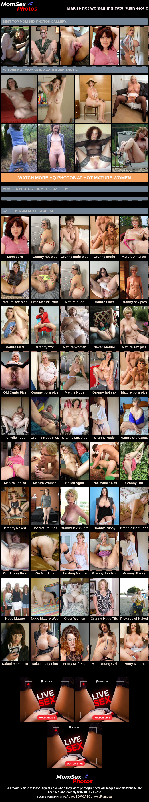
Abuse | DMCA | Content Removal (89, 796)
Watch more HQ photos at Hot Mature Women (74, 177)
